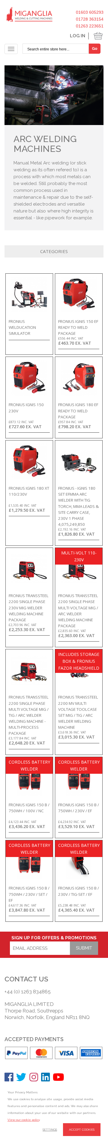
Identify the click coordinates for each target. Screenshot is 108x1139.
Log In (77, 35)
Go (95, 48)
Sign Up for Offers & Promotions (54, 938)
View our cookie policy (24, 1119)
